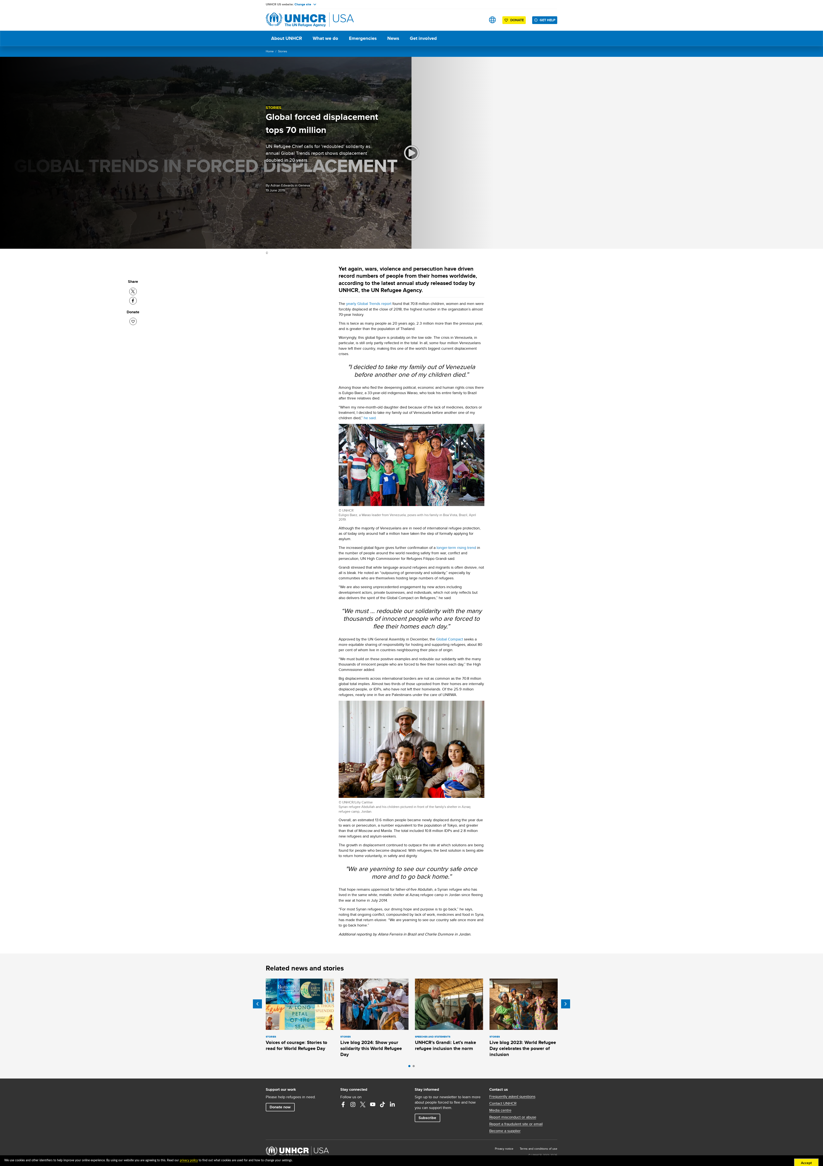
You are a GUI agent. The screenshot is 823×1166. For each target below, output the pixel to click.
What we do (325, 38)
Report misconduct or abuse (512, 1117)
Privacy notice (504, 1148)
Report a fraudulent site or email (516, 1124)
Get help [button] (547, 20)
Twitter (363, 1104)
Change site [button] (302, 4)
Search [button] (478, 19)
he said (370, 417)
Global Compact (449, 639)
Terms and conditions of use (538, 1148)
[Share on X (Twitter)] (133, 291)
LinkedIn (392, 1104)
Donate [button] (517, 20)
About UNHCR (286, 38)
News (393, 38)
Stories (282, 51)
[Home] (296, 20)
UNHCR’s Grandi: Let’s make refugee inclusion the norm (445, 1045)
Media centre (500, 1110)
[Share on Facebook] (133, 300)
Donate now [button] (280, 1107)
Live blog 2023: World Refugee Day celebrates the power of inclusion (523, 1048)
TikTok (382, 1104)
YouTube (372, 1104)
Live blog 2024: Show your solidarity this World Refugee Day (371, 1048)
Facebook (343, 1104)
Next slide (565, 1003)
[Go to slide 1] (410, 1067)
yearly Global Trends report (368, 303)
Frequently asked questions (512, 1096)
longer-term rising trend (456, 547)
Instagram (353, 1104)
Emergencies (363, 38)
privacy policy (189, 1160)
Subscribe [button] (427, 1118)
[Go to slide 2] (415, 1067)
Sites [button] (492, 19)
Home (270, 51)
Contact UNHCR (503, 1103)
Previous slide (257, 1003)
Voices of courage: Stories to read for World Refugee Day (296, 1045)
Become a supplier (505, 1130)
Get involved (423, 38)
